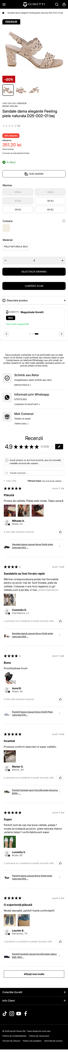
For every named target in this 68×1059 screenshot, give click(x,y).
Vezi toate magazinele (17, 324)
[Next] (61, 334)
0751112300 (20, 399)
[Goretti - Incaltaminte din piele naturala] (34, 4)
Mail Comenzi (24, 414)
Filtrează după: (34, 481)
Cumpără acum (34, 286)
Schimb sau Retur (26, 375)
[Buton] (63, 221)
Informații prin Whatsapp (31, 394)
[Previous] (6, 334)
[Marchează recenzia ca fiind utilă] (60, 531)
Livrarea (6, 153)
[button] (64, 4)
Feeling (14, 106)
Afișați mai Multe (48, 590)
